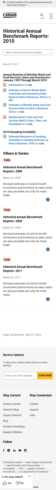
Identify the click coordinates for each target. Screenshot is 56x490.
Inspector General (35, 468)
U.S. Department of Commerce (33, 471)
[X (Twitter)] (9, 450)
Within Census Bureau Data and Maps (24, 52)
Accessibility (9, 468)
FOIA (21, 468)
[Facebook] (4, 450)
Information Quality (12, 462)
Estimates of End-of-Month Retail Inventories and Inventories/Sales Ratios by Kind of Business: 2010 (28, 94)
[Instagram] (25, 450)
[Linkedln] (14, 450)
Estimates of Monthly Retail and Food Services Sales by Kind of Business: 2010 (29, 108)
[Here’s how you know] (28, 4)
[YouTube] (20, 450)
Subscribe (45, 375)
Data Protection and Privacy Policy (23, 465)
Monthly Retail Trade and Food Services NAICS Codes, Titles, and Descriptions (28, 121)
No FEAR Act (9, 471)
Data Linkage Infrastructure (39, 462)
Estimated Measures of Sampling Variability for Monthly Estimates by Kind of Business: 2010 (28, 140)
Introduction (15, 84)
